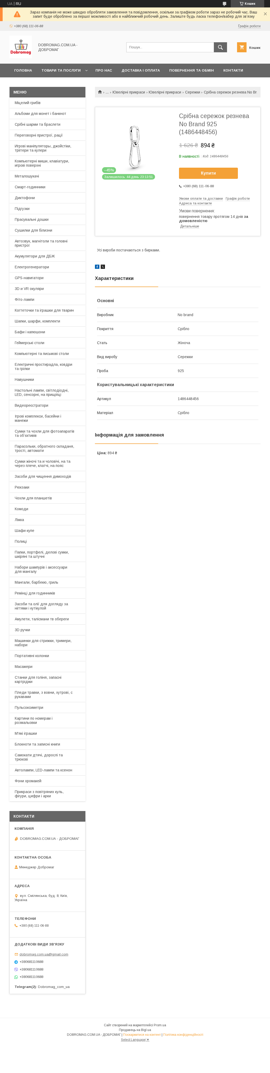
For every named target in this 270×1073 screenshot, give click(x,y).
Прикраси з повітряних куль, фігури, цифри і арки (39, 794)
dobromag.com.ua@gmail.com (44, 954)
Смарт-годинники (30, 187)
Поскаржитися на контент (142, 1035)
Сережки (192, 92)
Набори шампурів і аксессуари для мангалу (41, 569)
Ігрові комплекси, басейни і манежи (38, 418)
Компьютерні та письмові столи (42, 354)
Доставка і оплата (141, 70)
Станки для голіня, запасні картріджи (38, 679)
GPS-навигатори (29, 278)
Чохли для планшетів (33, 498)
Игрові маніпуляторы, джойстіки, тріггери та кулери (43, 148)
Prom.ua (160, 1025)
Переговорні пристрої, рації (39, 135)
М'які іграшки (26, 733)
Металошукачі (27, 176)
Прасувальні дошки (32, 219)
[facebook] (97, 267)
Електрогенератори (32, 267)
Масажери (23, 666)
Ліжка (19, 520)
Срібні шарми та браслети (37, 124)
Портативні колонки (32, 656)
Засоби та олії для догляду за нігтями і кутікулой (41, 606)
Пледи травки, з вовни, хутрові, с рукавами (44, 694)
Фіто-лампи (24, 299)
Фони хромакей (28, 781)
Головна (23, 70)
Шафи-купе (24, 530)
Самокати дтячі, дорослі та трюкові (39, 757)
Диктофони (25, 198)
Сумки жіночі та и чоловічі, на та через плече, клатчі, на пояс (42, 463)
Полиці (21, 541)
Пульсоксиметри (29, 707)
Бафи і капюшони (30, 332)
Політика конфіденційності (183, 1035)
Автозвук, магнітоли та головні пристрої (41, 243)
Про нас (103, 70)
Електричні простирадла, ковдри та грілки (43, 366)
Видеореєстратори (31, 405)
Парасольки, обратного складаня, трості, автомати (44, 448)
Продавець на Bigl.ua (135, 1030)
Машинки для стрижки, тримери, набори (43, 643)
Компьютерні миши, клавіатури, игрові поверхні (42, 163)
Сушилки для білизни (33, 230)
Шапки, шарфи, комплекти (37, 321)
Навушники (24, 379)
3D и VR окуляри (29, 289)
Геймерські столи (29, 343)
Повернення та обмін (191, 70)
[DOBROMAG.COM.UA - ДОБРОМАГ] (20, 57)
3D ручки (22, 630)
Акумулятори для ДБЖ (35, 256)
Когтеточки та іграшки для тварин (44, 310)
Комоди (21, 509)
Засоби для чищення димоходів (43, 476)
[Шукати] (220, 47)
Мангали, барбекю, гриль (36, 582)
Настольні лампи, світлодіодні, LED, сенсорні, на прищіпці (42, 392)
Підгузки (22, 209)
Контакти (233, 70)
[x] (103, 267)
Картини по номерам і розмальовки (33, 720)
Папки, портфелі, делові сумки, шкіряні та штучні (42, 554)
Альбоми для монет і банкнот (40, 113)
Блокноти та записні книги (37, 744)
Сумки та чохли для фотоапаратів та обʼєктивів (44, 433)
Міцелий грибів (28, 103)
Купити (208, 173)
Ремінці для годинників (35, 593)
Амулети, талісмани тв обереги (42, 619)
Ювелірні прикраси (129, 92)
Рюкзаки (22, 487)
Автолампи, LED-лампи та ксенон (43, 770)
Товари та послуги (61, 70)
